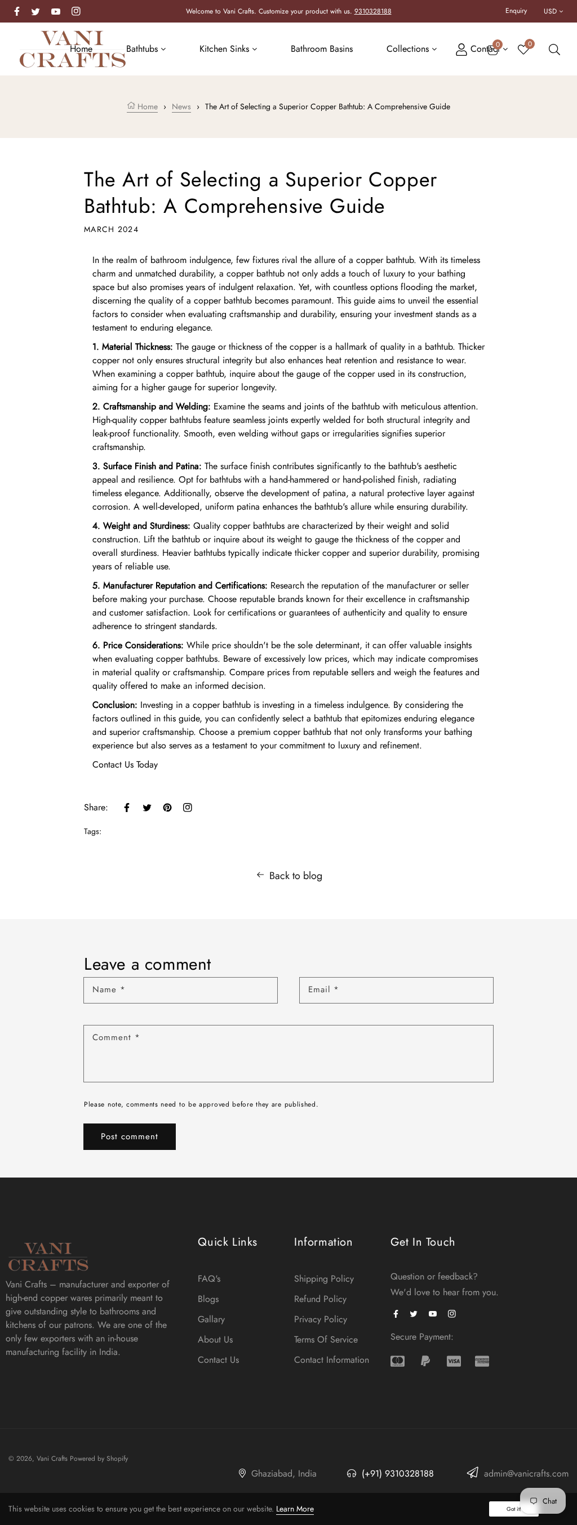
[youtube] (56, 10)
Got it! (514, 1509)
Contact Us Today (125, 764)
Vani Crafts (52, 1458)
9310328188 (373, 11)
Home (146, 106)
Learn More (295, 1508)
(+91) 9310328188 (396, 1473)
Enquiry (516, 11)
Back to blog (295, 875)
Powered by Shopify (99, 1458)
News (181, 106)
